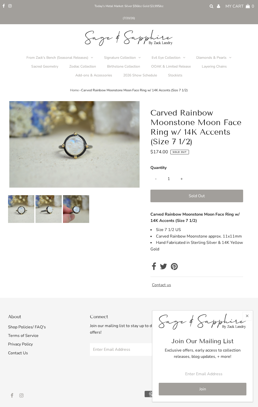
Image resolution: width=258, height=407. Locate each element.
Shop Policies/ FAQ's (27, 327)
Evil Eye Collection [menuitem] (166, 57)
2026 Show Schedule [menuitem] (140, 75)
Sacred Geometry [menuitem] (44, 66)
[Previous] (17, 109)
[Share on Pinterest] (174, 268)
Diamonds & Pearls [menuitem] (211, 57)
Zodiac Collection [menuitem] (82, 66)
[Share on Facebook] (154, 268)
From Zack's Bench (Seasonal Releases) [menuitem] (57, 57)
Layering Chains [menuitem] (214, 66)
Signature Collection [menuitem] (120, 57)
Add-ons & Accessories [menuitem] (93, 75)
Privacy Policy (20, 344)
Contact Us (18, 353)
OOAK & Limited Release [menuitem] (171, 66)
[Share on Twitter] (163, 268)
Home (74, 90)
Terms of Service (23, 335)
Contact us (161, 285)
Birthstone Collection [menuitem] (123, 66)
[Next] (29, 109)
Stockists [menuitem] (175, 75)
